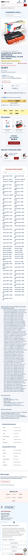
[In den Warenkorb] (16, 158)
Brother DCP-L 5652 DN (19, 243)
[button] (14, 102)
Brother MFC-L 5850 (7, 280)
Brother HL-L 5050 (19, 254)
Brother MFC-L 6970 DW (7, 299)
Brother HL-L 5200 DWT (6, 192)
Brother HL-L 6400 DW (6, 202)
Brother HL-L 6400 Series (18, 206)
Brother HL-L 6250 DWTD (6, 259)
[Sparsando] (5, 1)
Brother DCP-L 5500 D (20, 225)
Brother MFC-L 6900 (7, 289)
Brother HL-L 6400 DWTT (6, 206)
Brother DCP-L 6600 (19, 246)
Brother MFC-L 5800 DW (19, 271)
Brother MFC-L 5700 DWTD (7, 264)
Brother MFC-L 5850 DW (19, 278)
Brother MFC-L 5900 (7, 284)
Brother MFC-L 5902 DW (19, 285)
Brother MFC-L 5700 (19, 263)
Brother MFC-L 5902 (7, 287)
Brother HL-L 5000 (7, 254)
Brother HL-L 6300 (7, 261)
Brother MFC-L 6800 (19, 287)
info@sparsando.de (9, 517)
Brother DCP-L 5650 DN (19, 240)
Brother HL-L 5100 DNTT (6, 185)
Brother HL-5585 (18, 250)
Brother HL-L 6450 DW (6, 209)
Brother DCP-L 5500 (7, 229)
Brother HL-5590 (18, 252)
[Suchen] (25, 5)
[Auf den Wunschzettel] (24, 22)
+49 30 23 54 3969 (6, 519)
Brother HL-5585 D (7, 250)
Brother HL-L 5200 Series (18, 192)
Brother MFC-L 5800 (7, 273)
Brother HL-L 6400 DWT (18, 202)
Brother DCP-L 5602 (7, 239)
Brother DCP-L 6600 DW (19, 176)
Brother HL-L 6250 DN (8, 195)
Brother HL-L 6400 (19, 261)
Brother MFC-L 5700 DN (19, 209)
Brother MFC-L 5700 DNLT (7, 213)
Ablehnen (14, 550)
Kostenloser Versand (6, 82)
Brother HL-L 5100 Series (18, 185)
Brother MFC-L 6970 (19, 295)
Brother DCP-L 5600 (7, 236)
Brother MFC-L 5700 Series (7, 216)
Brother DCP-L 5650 (7, 242)
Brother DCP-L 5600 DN (19, 233)
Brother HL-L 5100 (7, 256)
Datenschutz (11, 539)
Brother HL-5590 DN (7, 252)
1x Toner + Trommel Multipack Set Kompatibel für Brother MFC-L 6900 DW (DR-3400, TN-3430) (13, 154)
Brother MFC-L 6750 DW (7, 292)
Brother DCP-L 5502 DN (19, 230)
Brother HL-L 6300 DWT (6, 199)
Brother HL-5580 (18, 248)
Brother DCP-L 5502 (7, 232)
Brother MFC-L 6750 (19, 289)
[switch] (25, 554)
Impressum (4, 539)
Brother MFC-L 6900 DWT (7, 226)
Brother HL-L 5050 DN (20, 179)
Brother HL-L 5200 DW (6, 189)
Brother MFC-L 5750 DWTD (7, 268)
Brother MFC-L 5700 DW (19, 213)
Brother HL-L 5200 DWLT (18, 189)
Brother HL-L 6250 (19, 258)
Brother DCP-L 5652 (7, 246)
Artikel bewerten (5, 481)
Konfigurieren (14, 547)
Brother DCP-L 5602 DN (19, 237)
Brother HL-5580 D (7, 248)
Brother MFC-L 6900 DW (19, 223)
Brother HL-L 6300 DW (18, 196)
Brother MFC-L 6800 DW (7, 219)
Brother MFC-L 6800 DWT (19, 219)
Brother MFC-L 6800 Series (7, 223)
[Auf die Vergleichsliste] (20, 22)
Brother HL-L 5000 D (7, 179)
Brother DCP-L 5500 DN (7, 176)
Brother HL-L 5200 (19, 256)
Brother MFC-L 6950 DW (7, 295)
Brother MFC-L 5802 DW (19, 274)
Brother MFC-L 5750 (19, 267)
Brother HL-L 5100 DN (8, 181)
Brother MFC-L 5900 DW (19, 281)
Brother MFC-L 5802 (7, 277)
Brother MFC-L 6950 (19, 291)
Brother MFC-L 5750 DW (19, 216)
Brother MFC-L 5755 (7, 270)
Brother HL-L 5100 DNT (18, 182)
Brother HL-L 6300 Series (18, 199)
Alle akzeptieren (14, 543)
